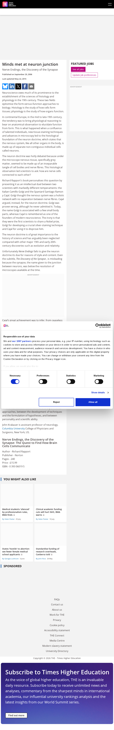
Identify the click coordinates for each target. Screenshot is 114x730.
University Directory (57, 651)
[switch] (43, 381)
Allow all (92, 402)
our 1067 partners (22, 341)
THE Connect (57, 635)
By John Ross (41, 558)
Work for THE (57, 614)
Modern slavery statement (57, 645)
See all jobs (78, 69)
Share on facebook (25, 86)
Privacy (57, 620)
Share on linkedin (12, 86)
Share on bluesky (5, 86)
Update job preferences (84, 75)
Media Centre (57, 640)
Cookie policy (57, 625)
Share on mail (31, 86)
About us (57, 609)
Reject (56, 402)
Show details (98, 392)
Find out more (16, 715)
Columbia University (13, 428)
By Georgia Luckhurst (10, 558)
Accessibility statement (57, 630)
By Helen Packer (8, 519)
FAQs (57, 599)
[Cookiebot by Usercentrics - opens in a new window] (98, 325)
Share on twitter (18, 86)
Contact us (57, 604)
